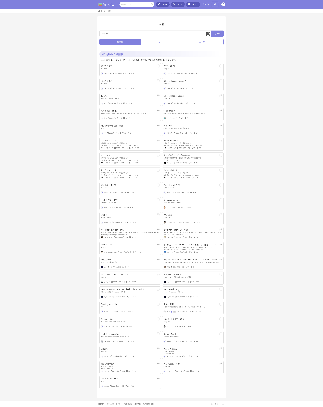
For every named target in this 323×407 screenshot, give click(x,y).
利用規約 (101, 404)
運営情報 (137, 404)
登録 (215, 4)
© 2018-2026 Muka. (218, 404)
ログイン (206, 4)
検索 (219, 33)
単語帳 (120, 41)
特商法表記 (128, 404)
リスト (161, 41)
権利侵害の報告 (148, 404)
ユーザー (203, 41)
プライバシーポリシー (114, 404)
